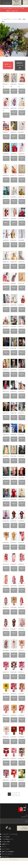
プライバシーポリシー (7, 854)
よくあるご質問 (5, 841)
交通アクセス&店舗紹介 (7, 851)
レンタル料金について (7, 839)
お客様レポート (5, 844)
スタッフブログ (5, 849)
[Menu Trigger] (25, 2)
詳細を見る (6, 91)
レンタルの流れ (5, 836)
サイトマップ (5, 856)
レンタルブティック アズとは (9, 834)
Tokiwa (14, 859)
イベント (3, 846)
